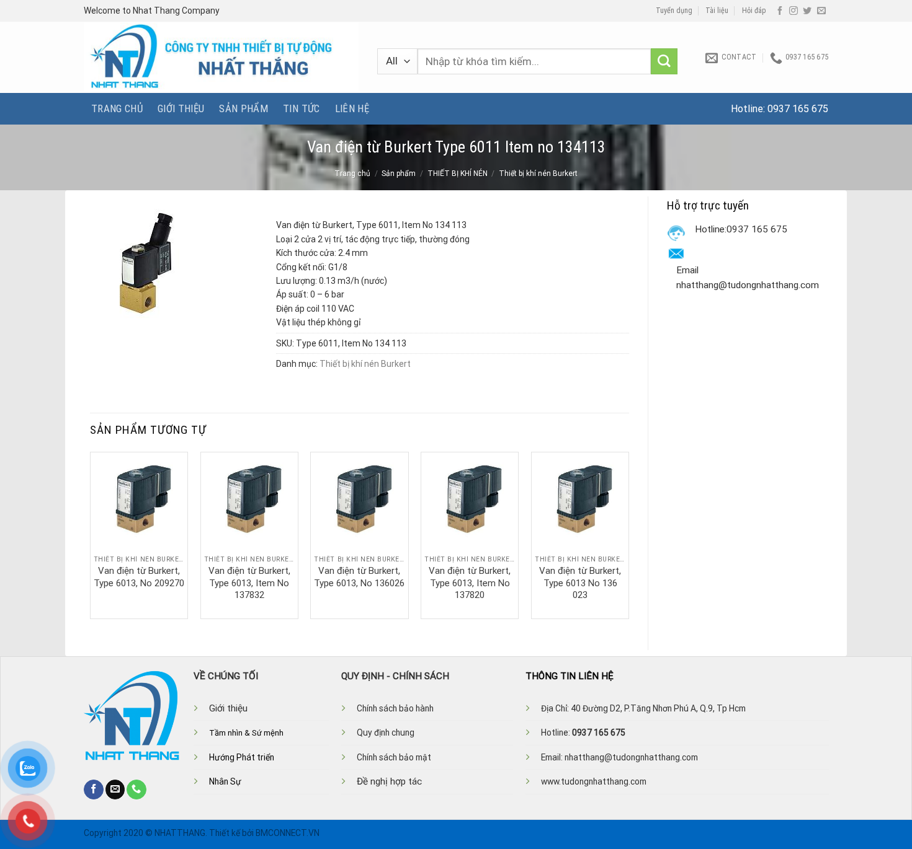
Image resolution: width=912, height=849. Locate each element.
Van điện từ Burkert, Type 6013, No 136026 (359, 577)
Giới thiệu (181, 108)
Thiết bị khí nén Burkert (538, 173)
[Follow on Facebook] (780, 11)
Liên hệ (352, 108)
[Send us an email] (821, 11)
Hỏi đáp (754, 10)
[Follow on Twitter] (807, 11)
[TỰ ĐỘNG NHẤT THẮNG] (221, 57)
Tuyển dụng (674, 10)
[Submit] (664, 61)
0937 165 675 (797, 109)
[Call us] (136, 789)
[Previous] (90, 534)
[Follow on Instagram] (793, 11)
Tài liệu (716, 10)
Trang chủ (117, 108)
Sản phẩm (243, 108)
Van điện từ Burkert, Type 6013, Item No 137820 (470, 582)
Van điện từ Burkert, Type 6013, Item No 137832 (249, 582)
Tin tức (301, 108)
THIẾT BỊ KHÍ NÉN (457, 173)
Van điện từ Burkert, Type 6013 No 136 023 (580, 582)
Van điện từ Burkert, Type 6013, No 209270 (139, 577)
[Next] (628, 534)
